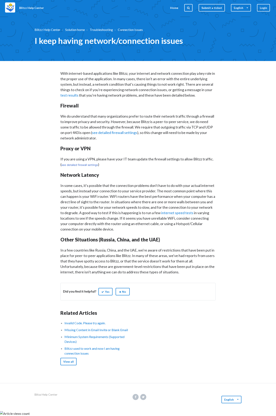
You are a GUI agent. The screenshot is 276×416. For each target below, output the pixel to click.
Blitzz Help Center (47, 30)
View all (68, 361)
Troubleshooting (101, 30)
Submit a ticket (211, 7)
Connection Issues (130, 30)
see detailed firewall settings (114, 132)
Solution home (75, 30)
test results (69, 95)
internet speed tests (177, 213)
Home (174, 7)
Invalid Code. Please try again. (84, 323)
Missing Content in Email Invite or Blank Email (96, 330)
